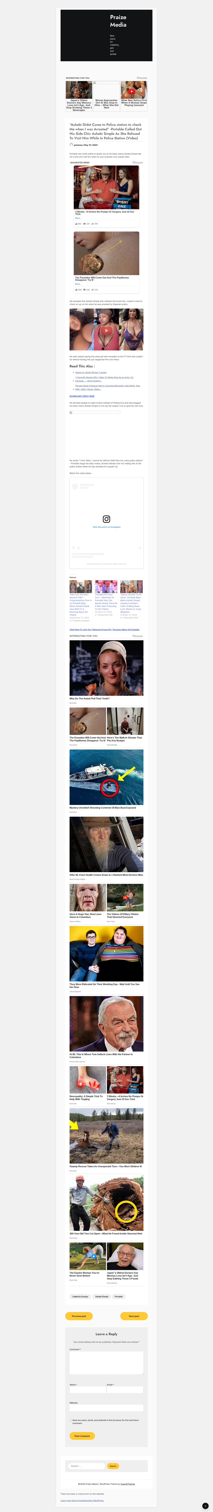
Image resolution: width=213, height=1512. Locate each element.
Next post (134, 1316)
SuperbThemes (128, 1484)
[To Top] (205, 1506)
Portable (119, 1296)
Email (110, 1384)
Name (73, 1384)
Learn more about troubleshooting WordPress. (82, 1500)
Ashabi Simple (101, 1296)
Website (74, 1403)
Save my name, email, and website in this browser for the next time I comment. (105, 1421)
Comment (75, 1349)
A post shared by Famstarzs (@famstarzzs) (106, 564)
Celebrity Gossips (80, 1296)
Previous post (79, 1316)
